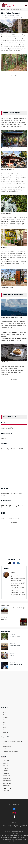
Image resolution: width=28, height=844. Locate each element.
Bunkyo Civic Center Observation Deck (13, 741)
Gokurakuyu (4, 370)
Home (3, 9)
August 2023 (6, 760)
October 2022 (6, 785)
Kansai (6, 826)
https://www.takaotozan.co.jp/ (10, 518)
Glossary (12, 826)
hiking (9, 17)
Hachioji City (5, 17)
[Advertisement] (14, 92)
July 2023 (5, 763)
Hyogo (4, 714)
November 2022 (7, 783)
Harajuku (5, 744)
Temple (23, 17)
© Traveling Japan (14, 841)
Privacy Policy (20, 826)
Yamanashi (5, 732)
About (4, 825)
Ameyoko (12, 655)
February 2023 (6, 775)
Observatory (18, 17)
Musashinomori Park (15, 645)
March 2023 (6, 773)
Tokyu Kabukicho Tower (16, 664)
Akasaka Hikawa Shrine (15, 636)
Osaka (4, 724)
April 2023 (5, 770)
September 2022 (7, 788)
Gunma (4, 712)
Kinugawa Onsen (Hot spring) (10, 751)
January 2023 (6, 778)
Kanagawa (5, 717)
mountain (14, 17)
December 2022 (7, 780)
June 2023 (5, 765)
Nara (4, 722)
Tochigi (4, 727)
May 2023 (5, 768)
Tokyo (17, 15)
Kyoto (4, 719)
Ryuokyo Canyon (7, 749)
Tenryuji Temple (7, 746)
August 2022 (6, 790)
